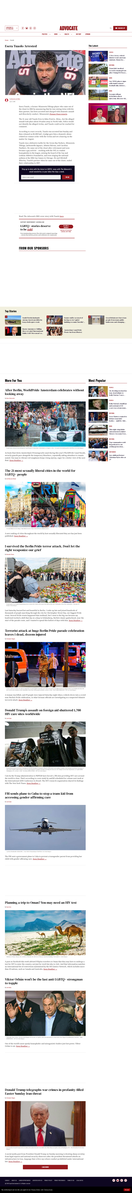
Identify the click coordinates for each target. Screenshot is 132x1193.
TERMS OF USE (70, 1180)
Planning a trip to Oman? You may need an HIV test (41, 902)
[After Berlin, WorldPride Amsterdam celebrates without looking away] (45, 424)
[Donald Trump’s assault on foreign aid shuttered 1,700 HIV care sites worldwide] (45, 744)
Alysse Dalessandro (10, 398)
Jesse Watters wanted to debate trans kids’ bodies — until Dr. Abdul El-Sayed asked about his (118, 420)
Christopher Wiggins (10, 639)
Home (6, 40)
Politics (44, 34)
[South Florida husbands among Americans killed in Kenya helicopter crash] (13, 320)
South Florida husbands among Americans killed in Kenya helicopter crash (32, 320)
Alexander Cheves (10, 554)
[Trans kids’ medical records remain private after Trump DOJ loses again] (98, 69)
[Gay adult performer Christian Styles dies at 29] (98, 456)
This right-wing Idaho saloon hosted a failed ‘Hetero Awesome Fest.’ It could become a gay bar (117, 433)
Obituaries (112, 452)
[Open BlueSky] (26, 28)
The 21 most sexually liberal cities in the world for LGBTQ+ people (40, 472)
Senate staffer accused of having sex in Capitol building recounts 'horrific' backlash (74, 321)
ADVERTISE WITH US (37, 1180)
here (62, 216)
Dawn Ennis (8, 907)
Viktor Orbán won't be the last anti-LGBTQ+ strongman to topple (44, 981)
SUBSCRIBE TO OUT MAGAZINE (9, 28)
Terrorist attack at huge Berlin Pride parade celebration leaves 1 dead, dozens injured (44, 632)
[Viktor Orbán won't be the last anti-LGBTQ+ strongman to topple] (45, 1013)
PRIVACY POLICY (48, 1180)
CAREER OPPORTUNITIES (24, 1180)
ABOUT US (14, 1180)
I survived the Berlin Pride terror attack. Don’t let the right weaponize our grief (42, 548)
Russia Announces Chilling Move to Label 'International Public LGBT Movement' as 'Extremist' (32, 332)
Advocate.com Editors (15, 99)
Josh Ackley (8, 987)
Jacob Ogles (9, 718)
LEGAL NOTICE (79, 1180)
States (111, 52)
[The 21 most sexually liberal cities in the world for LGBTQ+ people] (45, 504)
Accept (127, 1189)
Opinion (87, 34)
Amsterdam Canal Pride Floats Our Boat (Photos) (73, 331)
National (111, 65)
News (56, 34)
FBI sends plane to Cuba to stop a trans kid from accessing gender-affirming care (39, 795)
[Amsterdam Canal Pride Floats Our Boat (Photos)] (55, 331)
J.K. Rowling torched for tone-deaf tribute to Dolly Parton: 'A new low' (118, 394)
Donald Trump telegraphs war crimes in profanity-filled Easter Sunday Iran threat (44, 1092)
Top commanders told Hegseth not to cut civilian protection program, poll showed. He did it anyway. (117, 446)
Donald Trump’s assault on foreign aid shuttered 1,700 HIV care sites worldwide (43, 712)
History (78, 34)
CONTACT (7, 1180)
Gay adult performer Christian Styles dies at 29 (117, 457)
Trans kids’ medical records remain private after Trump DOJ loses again (117, 71)
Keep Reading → (16, 460)
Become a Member (66, 226)
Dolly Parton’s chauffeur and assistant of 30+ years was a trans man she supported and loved (118, 408)
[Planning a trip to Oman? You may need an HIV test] (45, 933)
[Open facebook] (22, 28)
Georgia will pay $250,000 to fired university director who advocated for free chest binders (118, 98)
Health (67, 34)
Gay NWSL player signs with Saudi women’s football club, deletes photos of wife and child (118, 84)
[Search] (111, 28)
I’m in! (67, 177)
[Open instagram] (34, 28)
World (12, 40)
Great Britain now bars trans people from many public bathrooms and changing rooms (116, 321)
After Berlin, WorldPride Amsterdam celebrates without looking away (44, 392)
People (111, 387)
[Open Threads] (30, 28)
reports (58, 114)
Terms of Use (48, 1190)
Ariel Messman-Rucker (11, 478)
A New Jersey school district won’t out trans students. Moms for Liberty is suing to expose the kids (117, 59)
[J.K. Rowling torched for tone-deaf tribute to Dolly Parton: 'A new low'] (98, 391)
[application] (108, 114)
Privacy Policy (35, 1190)
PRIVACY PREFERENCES (59, 1180)
